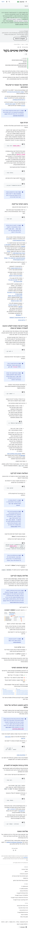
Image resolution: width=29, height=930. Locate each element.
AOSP (26, 44)
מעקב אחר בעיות (24, 916)
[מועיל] (20, 47)
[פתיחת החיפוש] (9, 2)
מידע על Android (24, 921)
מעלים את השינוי (21, 755)
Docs (23, 44)
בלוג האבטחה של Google (22, 893)
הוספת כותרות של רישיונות (15, 275)
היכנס (3, 1)
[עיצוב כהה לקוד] (22, 144)
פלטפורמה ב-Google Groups (21, 895)
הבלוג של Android (24, 890)
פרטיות (2, 921)
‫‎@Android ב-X (24, 886)
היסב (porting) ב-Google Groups (20, 899)
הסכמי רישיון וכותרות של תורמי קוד (15, 92)
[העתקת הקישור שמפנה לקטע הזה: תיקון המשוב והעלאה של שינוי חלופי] (22, 707)
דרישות (26, 871)
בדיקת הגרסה (21, 320)
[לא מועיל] (18, 47)
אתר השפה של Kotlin (16, 301)
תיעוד (26, 6)
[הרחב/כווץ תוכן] (22, 58)
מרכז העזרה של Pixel (23, 907)
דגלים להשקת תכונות (16, 268)
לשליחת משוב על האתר (22, 924)
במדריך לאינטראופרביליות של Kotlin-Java (15, 295)
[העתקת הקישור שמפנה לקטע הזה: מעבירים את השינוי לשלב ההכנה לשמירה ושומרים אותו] (9, 328)
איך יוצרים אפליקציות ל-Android (17, 317)
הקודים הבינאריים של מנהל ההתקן (20, 880)
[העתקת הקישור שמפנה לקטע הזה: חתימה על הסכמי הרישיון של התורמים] (19, 87)
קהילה (17, 921)
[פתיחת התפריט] (26, 1)
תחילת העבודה (17, 44)
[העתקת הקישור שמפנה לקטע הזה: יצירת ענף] (18, 123)
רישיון (7, 921)
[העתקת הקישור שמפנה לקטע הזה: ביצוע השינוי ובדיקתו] (10, 204)
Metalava (18, 315)
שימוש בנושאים (14, 526)
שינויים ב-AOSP (19, 24)
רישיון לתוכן (26, 857)
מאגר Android (25, 869)
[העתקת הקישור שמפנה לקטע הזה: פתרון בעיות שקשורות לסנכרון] (2, 765)
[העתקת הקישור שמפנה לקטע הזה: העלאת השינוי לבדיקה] (9, 473)
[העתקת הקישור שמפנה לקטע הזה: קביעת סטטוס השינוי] (10, 668)
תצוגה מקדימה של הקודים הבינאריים (20, 876)
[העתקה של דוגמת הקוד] (24, 144)
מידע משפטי (12, 921)
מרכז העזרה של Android (22, 905)
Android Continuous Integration (14, 842)
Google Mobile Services (22, 912)
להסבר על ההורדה (24, 873)
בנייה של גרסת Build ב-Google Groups (19, 897)
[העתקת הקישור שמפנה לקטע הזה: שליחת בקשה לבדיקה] (9, 576)
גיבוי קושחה (25, 878)
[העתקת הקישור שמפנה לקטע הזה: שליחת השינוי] (15, 831)
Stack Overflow (24, 914)
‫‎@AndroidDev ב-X (24, 888)
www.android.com (23, 910)
